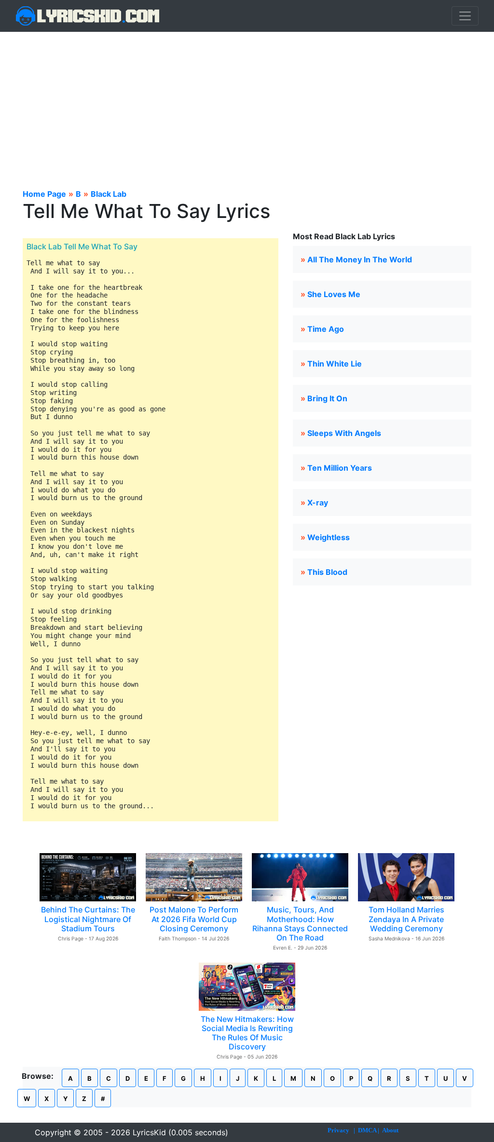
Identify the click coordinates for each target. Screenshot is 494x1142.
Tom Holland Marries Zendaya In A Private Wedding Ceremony (406, 919)
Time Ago (325, 329)
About (390, 1130)
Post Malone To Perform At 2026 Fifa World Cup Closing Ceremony (194, 919)
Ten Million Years (339, 468)
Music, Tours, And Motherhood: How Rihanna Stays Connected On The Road (300, 923)
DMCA (367, 1130)
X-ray (317, 502)
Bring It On (327, 398)
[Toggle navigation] (465, 16)
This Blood (327, 572)
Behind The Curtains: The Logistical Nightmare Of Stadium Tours (88, 919)
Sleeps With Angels (344, 433)
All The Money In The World (359, 259)
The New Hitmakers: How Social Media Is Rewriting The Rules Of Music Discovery (247, 1033)
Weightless (328, 537)
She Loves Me (333, 294)
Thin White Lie (334, 363)
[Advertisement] (247, 104)
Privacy (338, 1130)
